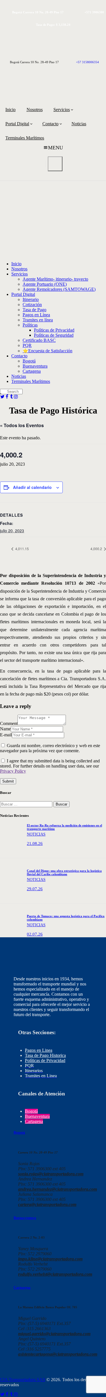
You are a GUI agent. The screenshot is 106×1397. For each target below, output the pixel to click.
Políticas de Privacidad (45, 1060)
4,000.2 (96, 548)
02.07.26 (35, 934)
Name (5, 728)
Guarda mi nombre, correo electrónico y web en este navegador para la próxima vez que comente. (50, 748)
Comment (9, 723)
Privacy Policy (13, 771)
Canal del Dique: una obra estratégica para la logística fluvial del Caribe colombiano (64, 872)
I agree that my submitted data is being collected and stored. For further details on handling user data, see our (50, 765)
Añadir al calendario (32, 487)
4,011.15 (21, 548)
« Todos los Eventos (22, 425)
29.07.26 (35, 889)
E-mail (6, 734)
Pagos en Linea (38, 1050)
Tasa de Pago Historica (45, 1055)
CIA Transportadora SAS (22, 1379)
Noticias (36, 834)
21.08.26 (35, 843)
